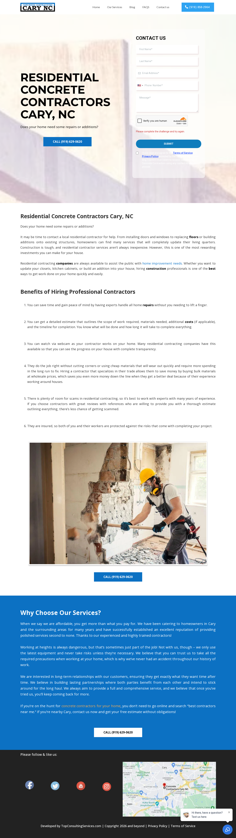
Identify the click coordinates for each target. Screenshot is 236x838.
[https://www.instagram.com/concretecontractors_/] (107, 786)
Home (96, 7)
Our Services (114, 7)
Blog (132, 7)
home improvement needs (162, 263)
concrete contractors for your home (91, 706)
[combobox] (140, 85)
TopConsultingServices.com (81, 826)
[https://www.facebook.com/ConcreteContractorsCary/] (30, 785)
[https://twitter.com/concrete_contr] (55, 785)
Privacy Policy (157, 826)
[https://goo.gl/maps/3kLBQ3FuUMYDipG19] (169, 789)
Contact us (163, 7)
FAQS (145, 7)
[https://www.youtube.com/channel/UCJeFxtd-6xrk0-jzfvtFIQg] (80, 785)
